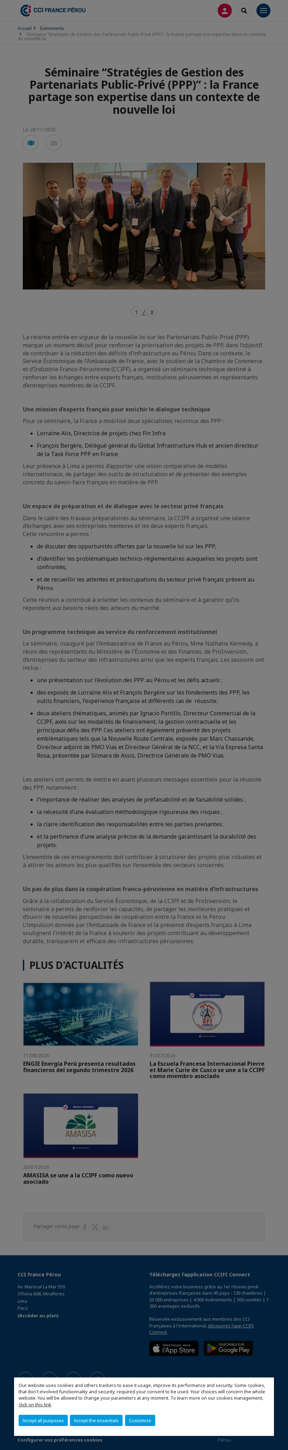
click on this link (35, 1404)
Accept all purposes (43, 1420)
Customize (140, 1420)
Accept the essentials (96, 1420)
